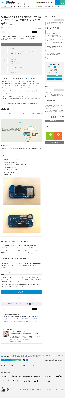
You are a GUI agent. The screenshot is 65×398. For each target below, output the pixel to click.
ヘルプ (21, 389)
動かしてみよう (13, 57)
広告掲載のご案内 (59, 360)
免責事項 (37, 389)
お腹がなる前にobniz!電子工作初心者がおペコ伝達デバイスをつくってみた (20, 103)
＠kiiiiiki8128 (29, 78)
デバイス (3, 32)
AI (14, 6)
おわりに (12, 70)
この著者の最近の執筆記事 (15, 341)
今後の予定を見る (55, 142)
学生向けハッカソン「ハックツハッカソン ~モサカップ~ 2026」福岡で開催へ (55, 50)
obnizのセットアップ (14, 61)
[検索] (11, 6)
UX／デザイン (58, 6)
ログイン (55, 79)
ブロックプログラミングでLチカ (16, 67)
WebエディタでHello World (15, 63)
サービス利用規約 (47, 389)
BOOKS (34, 1)
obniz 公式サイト (7, 145)
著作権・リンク (26, 389)
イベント (29, 2)
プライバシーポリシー (55, 389)
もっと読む (5, 322)
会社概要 (41, 389)
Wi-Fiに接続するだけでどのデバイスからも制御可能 (21, 50)
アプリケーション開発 (21, 6)
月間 (59, 19)
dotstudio (10, 78)
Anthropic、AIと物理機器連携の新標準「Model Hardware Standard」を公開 (55, 43)
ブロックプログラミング (16, 53)
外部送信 (62, 389)
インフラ (30, 6)
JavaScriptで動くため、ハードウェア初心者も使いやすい (22, 51)
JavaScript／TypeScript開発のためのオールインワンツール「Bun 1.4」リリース (55, 47)
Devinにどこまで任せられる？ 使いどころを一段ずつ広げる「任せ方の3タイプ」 (54, 106)
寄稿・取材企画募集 (49, 360)
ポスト (35, 32)
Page (5, 60)
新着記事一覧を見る (54, 120)
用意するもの (13, 59)
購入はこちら (13, 72)
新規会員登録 (55, 76)
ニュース (59, 89)
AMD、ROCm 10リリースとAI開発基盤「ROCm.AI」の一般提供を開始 (53, 54)
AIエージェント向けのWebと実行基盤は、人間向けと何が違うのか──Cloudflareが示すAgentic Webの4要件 (54, 95)
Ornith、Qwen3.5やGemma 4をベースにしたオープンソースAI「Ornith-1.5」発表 (55, 28)
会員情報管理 (32, 389)
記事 (24, 2)
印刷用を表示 (5, 309)
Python (45, 6)
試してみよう (12, 69)
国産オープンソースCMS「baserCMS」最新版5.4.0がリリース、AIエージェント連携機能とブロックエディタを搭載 (55, 32)
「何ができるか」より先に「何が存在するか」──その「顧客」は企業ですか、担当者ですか (54, 117)
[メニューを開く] (2, 2)
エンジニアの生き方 (37, 6)
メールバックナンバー (55, 72)
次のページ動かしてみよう (21, 292)
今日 (49, 19)
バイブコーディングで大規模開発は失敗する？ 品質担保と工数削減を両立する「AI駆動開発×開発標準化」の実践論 (55, 23)
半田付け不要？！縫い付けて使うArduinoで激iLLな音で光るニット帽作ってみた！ (20, 321)
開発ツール (50, 6)
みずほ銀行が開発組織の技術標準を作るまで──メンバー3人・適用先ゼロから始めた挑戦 (55, 36)
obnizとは (12, 48)
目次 (21, 44)
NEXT (29, 297)
